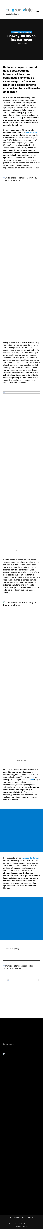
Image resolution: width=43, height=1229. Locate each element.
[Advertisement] (21, 830)
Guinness (30, 779)
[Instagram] (13, 2)
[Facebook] (10, 2)
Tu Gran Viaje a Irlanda (21, 32)
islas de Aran (31, 132)
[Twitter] (24, 2)
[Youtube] (27, 2)
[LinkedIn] (17, 2)
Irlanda (18, 117)
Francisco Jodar (22, 44)
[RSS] (20, 2)
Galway (17, 949)
